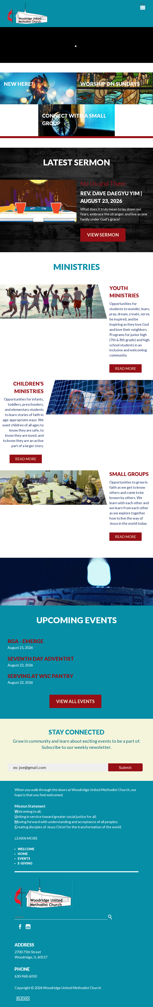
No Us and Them (103, 183)
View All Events (75, 701)
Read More (125, 368)
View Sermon (103, 234)
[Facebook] (20, 926)
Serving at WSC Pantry (40, 676)
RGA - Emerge (25, 641)
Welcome (26, 849)
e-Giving (25, 863)
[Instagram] (28, 926)
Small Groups (129, 474)
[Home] (76, 893)
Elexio (23, 999)
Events (24, 858)
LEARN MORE (26, 838)
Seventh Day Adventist (41, 658)
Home (23, 854)
